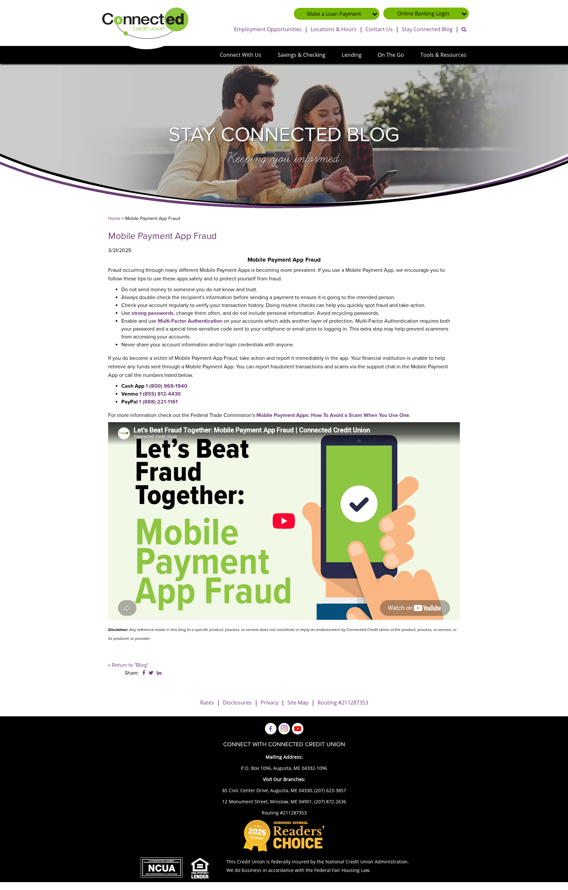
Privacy (269, 702)
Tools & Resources (443, 54)
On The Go (391, 54)
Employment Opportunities (268, 29)
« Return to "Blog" (128, 665)
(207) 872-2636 (330, 801)
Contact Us (379, 29)
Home (114, 218)
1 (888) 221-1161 (158, 402)
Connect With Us (240, 54)
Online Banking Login (423, 13)
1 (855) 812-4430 (160, 394)
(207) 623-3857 (330, 790)
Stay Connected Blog (427, 29)
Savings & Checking (301, 54)
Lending (352, 54)
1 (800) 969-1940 (166, 386)
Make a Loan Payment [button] (334, 13)
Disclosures (237, 702)
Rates (207, 702)
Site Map (298, 702)
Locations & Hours (334, 29)
